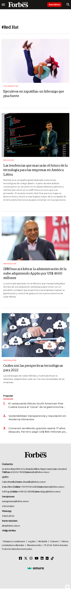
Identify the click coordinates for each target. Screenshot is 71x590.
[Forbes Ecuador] (18, 4)
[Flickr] (47, 558)
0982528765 (8, 516)
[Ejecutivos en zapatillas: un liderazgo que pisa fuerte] (35, 61)
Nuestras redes (34, 545)
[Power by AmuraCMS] (35, 568)
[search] (68, 4)
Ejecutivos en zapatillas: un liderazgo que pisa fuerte (33, 94)
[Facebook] (20, 558)
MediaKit (42, 542)
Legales (32, 542)
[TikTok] (52, 558)
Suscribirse (54, 4)
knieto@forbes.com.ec (54, 487)
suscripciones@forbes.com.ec (15, 501)
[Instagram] (31, 558)
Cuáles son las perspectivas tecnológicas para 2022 (33, 368)
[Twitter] (25, 558)
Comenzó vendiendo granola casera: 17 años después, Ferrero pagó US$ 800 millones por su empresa (37, 430)
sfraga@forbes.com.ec (50, 492)
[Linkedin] (42, 558)
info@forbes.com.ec (40, 472)
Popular (8, 395)
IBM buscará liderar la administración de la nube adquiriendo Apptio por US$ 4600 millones (34, 273)
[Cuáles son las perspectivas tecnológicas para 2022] (35, 335)
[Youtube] (36, 558)
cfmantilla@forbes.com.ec (34, 482)
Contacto (54, 542)
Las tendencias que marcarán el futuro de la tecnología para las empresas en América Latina (35, 170)
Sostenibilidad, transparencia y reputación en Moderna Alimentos (37, 417)
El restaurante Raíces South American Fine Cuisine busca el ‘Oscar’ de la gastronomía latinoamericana (35, 405)
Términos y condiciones (13, 542)
